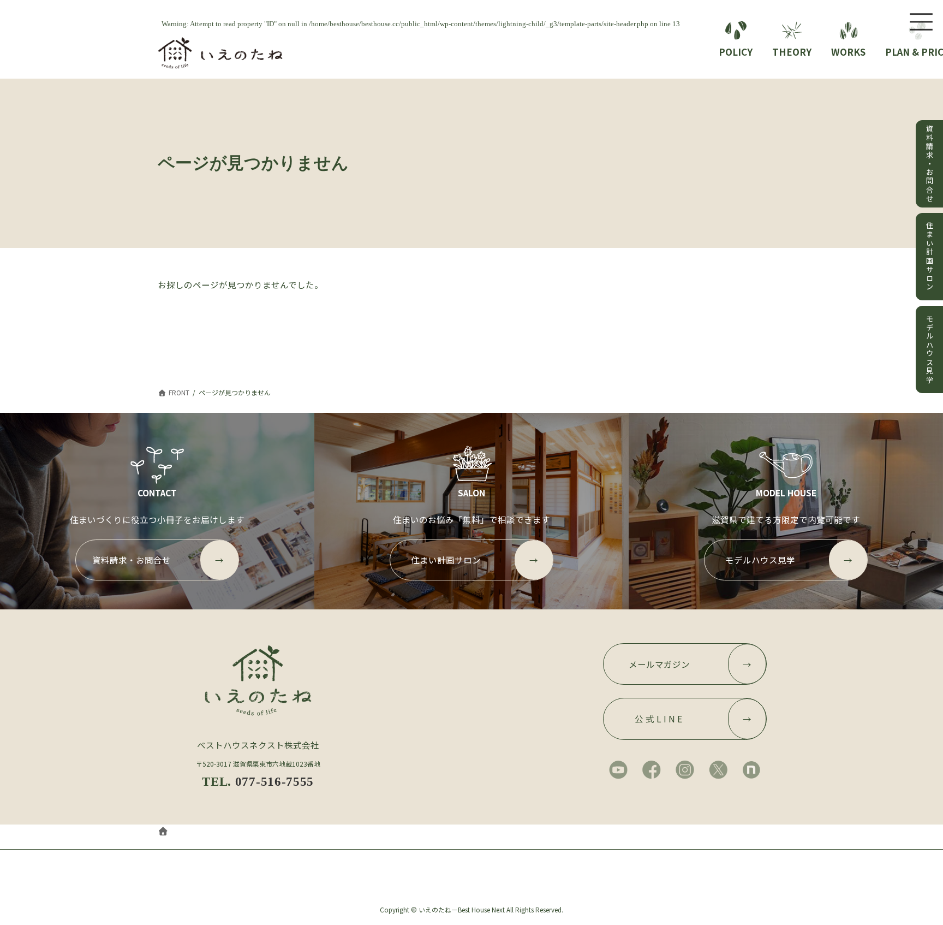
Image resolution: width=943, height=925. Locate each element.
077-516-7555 (274, 781)
